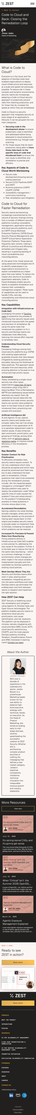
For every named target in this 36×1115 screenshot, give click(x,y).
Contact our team (15, 642)
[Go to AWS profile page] (18, 1095)
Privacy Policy (18, 1112)
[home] (8, 3)
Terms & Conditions (18, 1109)
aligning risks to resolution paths (15, 440)
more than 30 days (22, 384)
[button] (32, 4)
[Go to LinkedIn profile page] (11, 1095)
